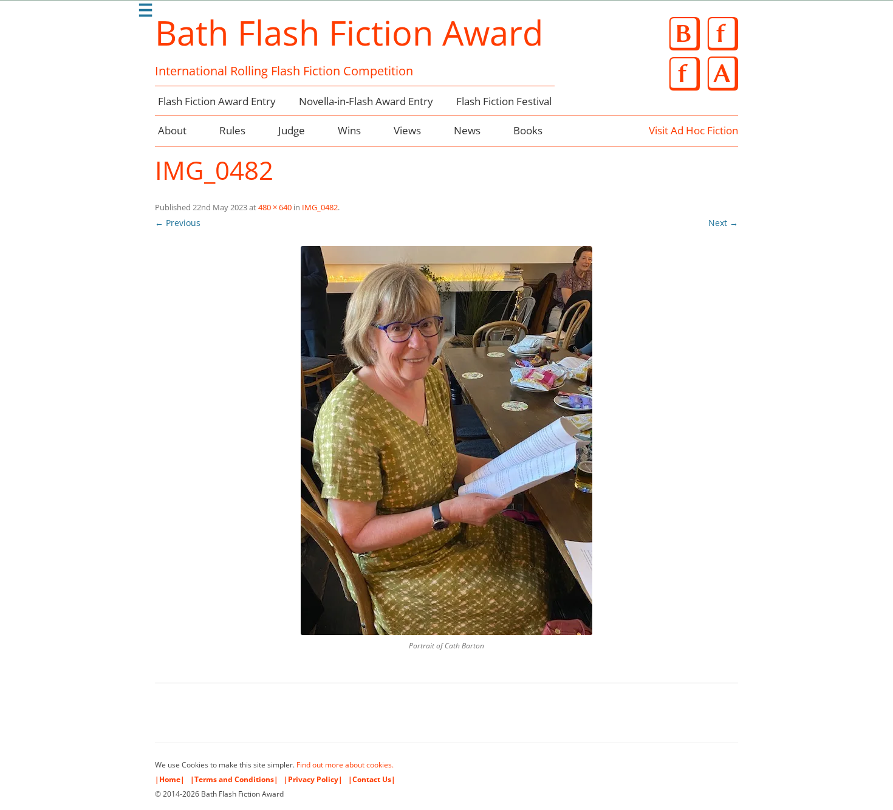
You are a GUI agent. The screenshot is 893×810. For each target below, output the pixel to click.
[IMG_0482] (446, 440)
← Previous (177, 222)
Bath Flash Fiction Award (349, 32)
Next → (723, 222)
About (172, 130)
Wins (349, 130)
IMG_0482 (320, 207)
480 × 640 (275, 207)
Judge (291, 130)
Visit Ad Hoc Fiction (693, 130)
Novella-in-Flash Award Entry (366, 101)
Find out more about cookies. (345, 765)
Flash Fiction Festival (504, 101)
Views (407, 130)
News (467, 130)
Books (527, 130)
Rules (232, 130)
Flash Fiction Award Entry (217, 101)
